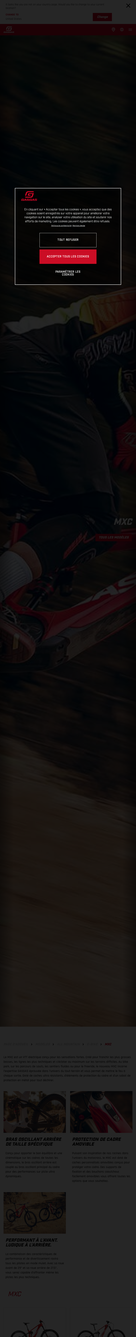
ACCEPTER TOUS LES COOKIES (68, 256)
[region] (68, 236)
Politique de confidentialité (61, 226)
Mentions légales (78, 226)
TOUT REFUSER (68, 240)
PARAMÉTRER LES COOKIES (68, 273)
